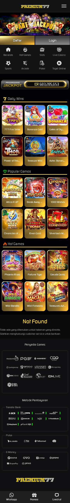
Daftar (17, 40)
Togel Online (59, 68)
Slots (42, 55)
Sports (8, 68)
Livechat (56, 499)
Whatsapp (11, 499)
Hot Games (25, 55)
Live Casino (59, 55)
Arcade (25, 68)
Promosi (34, 499)
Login (53, 40)
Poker (42, 68)
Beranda (8, 55)
